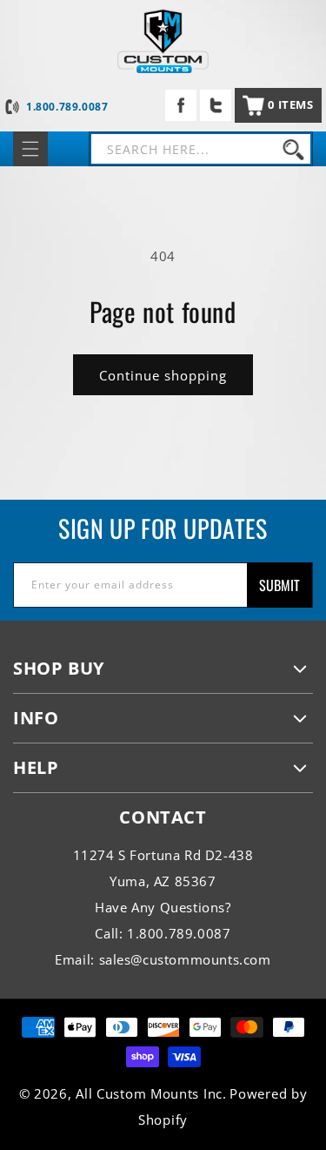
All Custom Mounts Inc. (151, 1093)
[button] (278, 105)
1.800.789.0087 (67, 106)
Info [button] (35, 718)
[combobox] (201, 148)
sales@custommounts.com (185, 959)
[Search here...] (293, 148)
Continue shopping (163, 375)
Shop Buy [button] (58, 668)
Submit (279, 585)
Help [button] (35, 767)
